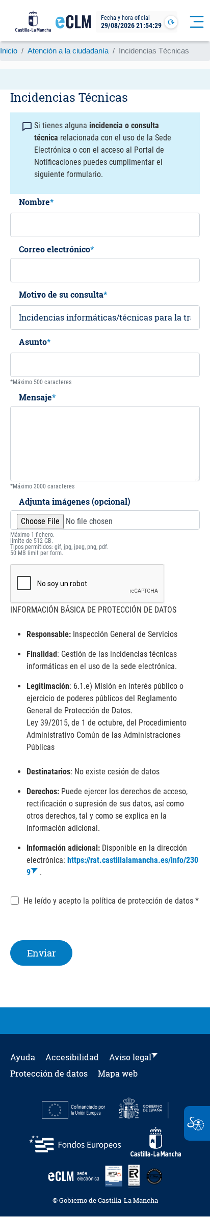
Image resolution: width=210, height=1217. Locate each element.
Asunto (33, 342)
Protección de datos (49, 1073)
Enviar (41, 953)
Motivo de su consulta (61, 295)
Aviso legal (130, 1057)
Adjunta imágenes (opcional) (74, 502)
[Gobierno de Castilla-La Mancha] (33, 22)
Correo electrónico (54, 249)
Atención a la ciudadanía (68, 51)
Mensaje (35, 397)
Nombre (34, 202)
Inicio (8, 51)
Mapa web (118, 1073)
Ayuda (22, 1057)
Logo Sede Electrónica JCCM (73, 26)
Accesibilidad (72, 1057)
